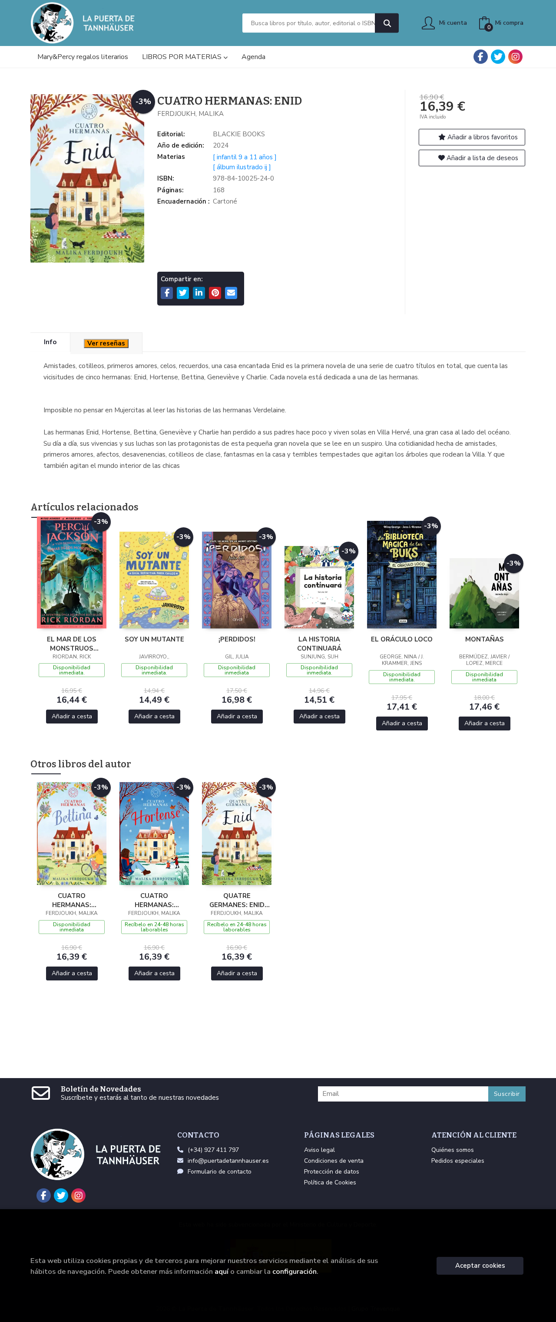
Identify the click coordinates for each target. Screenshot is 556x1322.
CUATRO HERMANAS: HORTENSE (154, 900)
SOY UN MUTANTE (154, 639)
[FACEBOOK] (480, 56)
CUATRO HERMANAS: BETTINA (71, 900)
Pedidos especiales (457, 1161)
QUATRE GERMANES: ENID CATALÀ (237, 900)
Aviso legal (319, 1150)
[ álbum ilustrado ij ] (242, 167)
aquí (221, 1271)
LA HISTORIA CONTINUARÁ (319, 643)
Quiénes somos (452, 1150)
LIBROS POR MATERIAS (182, 57)
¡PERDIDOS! (236, 639)
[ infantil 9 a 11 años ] (245, 157)
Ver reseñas (106, 343)
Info (50, 342)
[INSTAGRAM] (515, 56)
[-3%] (71, 571)
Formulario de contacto (220, 1171)
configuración (294, 1271)
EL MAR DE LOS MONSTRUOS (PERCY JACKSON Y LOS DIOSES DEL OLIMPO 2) (72, 643)
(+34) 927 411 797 (213, 1150)
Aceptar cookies (480, 1265)
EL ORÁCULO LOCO (402, 639)
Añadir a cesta (72, 716)
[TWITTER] (498, 56)
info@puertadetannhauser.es (228, 1161)
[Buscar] (387, 23)
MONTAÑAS (484, 639)
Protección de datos (331, 1171)
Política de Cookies (330, 1182)
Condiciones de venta (334, 1161)
